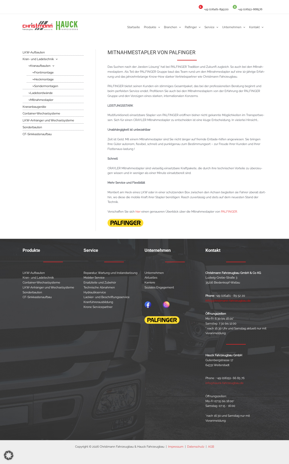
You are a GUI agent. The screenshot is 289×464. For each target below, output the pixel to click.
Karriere (149, 282)
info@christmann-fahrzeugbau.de (228, 300)
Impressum (175, 446)
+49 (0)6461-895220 (216, 9)
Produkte (150, 27)
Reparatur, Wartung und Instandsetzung (110, 273)
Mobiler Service (94, 277)
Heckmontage (44, 79)
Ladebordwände (41, 93)
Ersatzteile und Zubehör (100, 282)
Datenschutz (195, 446)
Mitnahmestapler (41, 100)
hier (138, 211)
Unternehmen (231, 27)
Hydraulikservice (95, 292)
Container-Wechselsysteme (41, 113)
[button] (158, 27)
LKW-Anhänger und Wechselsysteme (48, 120)
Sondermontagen (46, 86)
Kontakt (254, 27)
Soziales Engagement (159, 287)
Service (209, 27)
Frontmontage (44, 72)
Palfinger (191, 27)
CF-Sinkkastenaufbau (37, 134)
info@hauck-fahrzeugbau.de (224, 383)
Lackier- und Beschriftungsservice (107, 297)
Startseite (133, 27)
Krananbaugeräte (34, 107)
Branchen (170, 27)
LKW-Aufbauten (34, 52)
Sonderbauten (32, 127)
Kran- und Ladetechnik (38, 59)
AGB (211, 446)
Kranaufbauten (40, 66)
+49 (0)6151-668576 (250, 9)
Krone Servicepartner (98, 307)
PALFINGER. (229, 211)
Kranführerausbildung (98, 302)
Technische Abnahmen (99, 287)
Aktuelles (150, 277)
